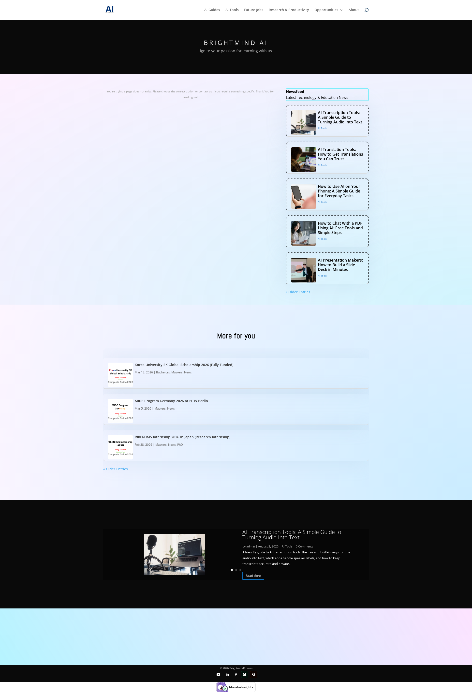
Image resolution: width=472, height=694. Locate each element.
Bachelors (163, 372)
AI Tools (232, 10)
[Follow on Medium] (244, 674)
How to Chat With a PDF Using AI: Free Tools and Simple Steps (340, 228)
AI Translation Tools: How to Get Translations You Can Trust (340, 154)
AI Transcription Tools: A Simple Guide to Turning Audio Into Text (340, 117)
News (188, 372)
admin (250, 546)
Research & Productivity (289, 10)
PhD (180, 445)
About (354, 10)
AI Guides (212, 10)
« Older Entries (298, 292)
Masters (177, 372)
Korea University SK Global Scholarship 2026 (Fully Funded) (184, 364)
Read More (253, 576)
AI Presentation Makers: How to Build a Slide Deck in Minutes (340, 264)
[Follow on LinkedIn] (227, 674)
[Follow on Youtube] (218, 674)
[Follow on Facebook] (236, 674)
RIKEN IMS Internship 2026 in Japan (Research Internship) (182, 437)
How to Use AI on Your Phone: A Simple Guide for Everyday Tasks (339, 191)
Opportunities (326, 10)
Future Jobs (253, 10)
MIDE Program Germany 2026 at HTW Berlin (171, 401)
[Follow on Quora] (253, 674)
